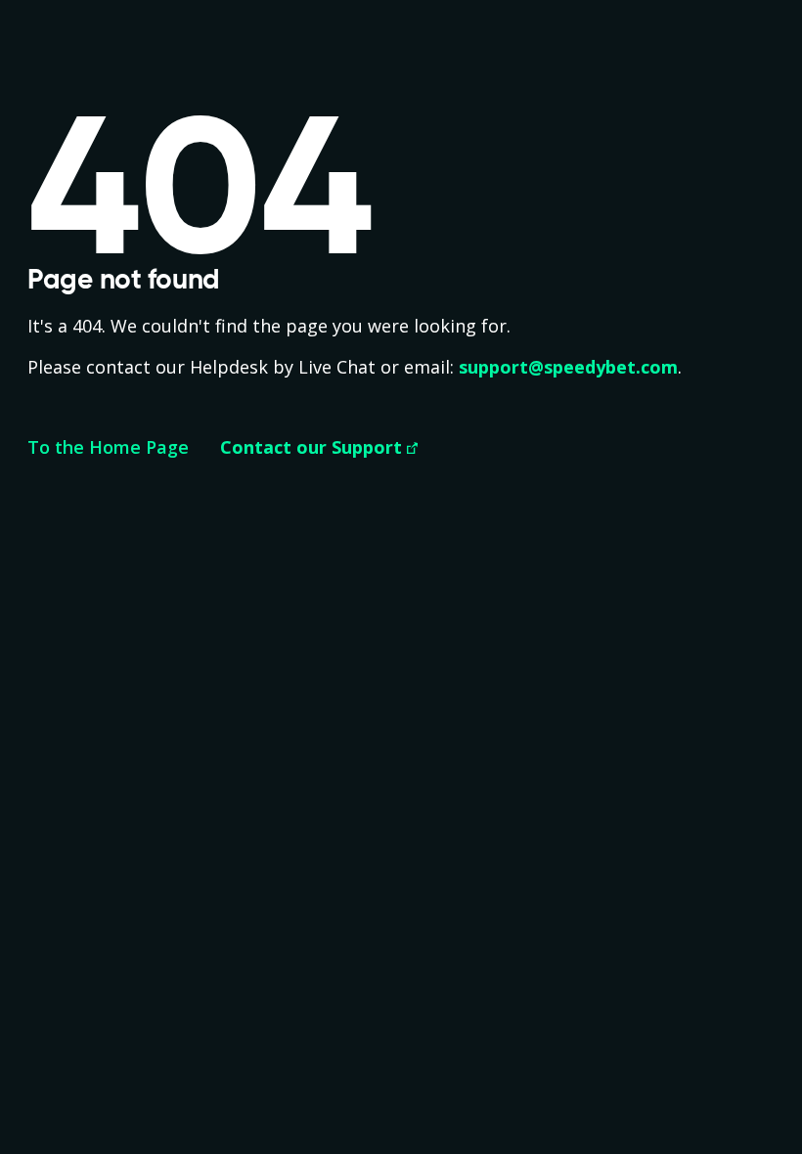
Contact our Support (311, 447)
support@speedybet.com (568, 366)
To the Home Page (108, 447)
